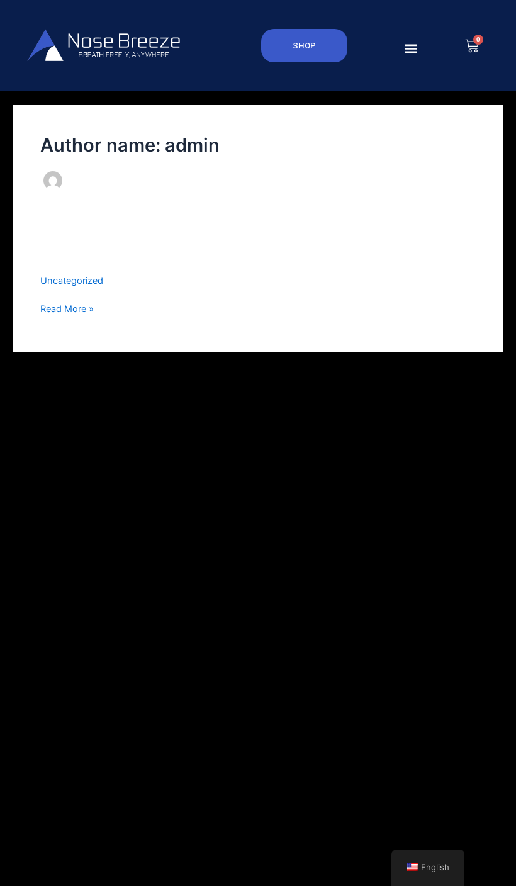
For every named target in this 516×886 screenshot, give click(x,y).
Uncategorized (71, 280)
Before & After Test (108, 254)
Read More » (67, 308)
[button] (410, 48)
